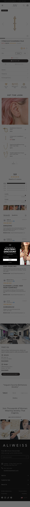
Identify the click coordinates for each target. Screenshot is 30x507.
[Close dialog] (29, 243)
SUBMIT (10, 259)
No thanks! (10, 262)
